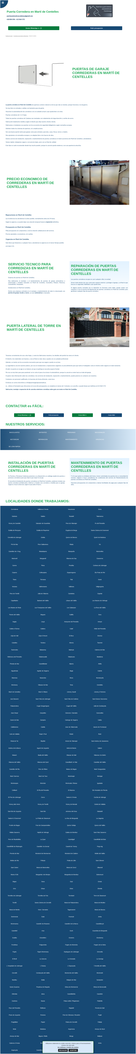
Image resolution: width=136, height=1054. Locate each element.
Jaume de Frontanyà (99, 727)
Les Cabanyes (71, 607)
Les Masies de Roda (14, 607)
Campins (43, 720)
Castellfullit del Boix (100, 839)
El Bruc (71, 636)
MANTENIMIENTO (71, 439)
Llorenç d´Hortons (99, 692)
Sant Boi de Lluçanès (14, 811)
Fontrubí (71, 916)
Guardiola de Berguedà (100, 931)
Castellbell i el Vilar (71, 762)
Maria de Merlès (14, 909)
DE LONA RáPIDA (14, 446)
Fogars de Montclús (71, 945)
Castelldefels (71, 994)
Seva (43, 881)
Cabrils (100, 671)
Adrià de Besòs (71, 748)
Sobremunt (99, 874)
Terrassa (43, 579)
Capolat (99, 593)
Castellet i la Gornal (43, 846)
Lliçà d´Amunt (43, 636)
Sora (99, 614)
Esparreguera (71, 572)
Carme (14, 565)
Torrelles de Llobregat (14, 895)
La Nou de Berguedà (71, 818)
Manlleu (14, 980)
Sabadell (99, 811)
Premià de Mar (14, 853)
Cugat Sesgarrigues (43, 706)
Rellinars (43, 1008)
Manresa (14, 678)
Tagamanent (71, 909)
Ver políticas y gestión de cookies (68, 1047)
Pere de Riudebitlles (14, 839)
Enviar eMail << (82, 415)
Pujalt (100, 1015)
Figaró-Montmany (43, 952)
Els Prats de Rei (100, 572)
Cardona (14, 1001)
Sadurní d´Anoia (71, 797)
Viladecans (71, 657)
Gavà (100, 579)
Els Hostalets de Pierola (99, 790)
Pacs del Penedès (14, 1008)
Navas (43, 1001)
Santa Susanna (14, 987)
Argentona (71, 1029)
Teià (71, 579)
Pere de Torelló (14, 593)
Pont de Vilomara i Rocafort (71, 1015)
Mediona (43, 1029)
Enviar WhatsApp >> (33, 28)
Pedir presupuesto (96, 28)
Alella (100, 664)
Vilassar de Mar (43, 685)
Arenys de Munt (100, 1029)
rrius (43, 931)
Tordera (43, 643)
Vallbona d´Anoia (43, 509)
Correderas (14, 509)
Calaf (71, 628)
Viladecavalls (43, 657)
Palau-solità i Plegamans (71, 1001)
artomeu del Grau (71, 811)
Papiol (43, 1022)
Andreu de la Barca (14, 748)
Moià (14, 1029)
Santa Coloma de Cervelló (43, 902)
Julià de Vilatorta (43, 593)
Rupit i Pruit (43, 734)
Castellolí (14, 931)
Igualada (99, 783)
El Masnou (71, 790)
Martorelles (99, 551)
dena (42, 994)
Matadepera (43, 551)
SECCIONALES (100, 432)
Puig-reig (100, 846)
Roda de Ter (14, 741)
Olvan (43, 888)
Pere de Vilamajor (71, 523)
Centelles (100, 685)
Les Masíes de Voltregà (99, 600)
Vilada (71, 544)
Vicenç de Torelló (43, 804)
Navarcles (43, 678)
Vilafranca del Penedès (14, 657)
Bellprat (99, 1036)
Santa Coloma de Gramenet (100, 530)
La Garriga (99, 959)
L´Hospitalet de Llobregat (14, 966)
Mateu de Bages (71, 769)
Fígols (14, 952)
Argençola (14, 1050)
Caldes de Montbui (71, 832)
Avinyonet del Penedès (71, 621)
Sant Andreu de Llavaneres (99, 741)
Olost (71, 888)
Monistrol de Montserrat (42, 853)
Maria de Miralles (99, 902)
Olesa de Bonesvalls (99, 987)
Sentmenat (14, 916)
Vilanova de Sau (71, 558)
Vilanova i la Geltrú (100, 755)
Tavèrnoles (14, 650)
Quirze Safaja (71, 825)
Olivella (100, 888)
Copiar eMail (111, 415)
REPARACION (43, 439)
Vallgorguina (100, 586)
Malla (43, 980)
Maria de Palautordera (71, 902)
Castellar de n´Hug (14, 551)
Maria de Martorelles (42, 867)
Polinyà (43, 860)
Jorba (100, 916)
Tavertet (99, 643)
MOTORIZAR (14, 439)
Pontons (43, 1015)
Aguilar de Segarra (43, 671)
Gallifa (71, 614)
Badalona (100, 657)
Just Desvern (14, 699)
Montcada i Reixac (71, 783)
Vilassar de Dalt (71, 755)
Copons (14, 572)
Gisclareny (99, 938)
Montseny (14, 685)
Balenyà (71, 650)
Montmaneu (14, 924)
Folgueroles (43, 945)
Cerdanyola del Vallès (43, 973)
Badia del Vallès (43, 755)
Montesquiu (14, 783)
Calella (43, 727)
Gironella (100, 952)
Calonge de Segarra (71, 720)
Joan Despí (14, 713)
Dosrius (99, 636)
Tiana (14, 579)
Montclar (43, 783)
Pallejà (100, 1022)
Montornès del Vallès (71, 973)
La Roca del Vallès (100, 607)
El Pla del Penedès (43, 790)
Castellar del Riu (14, 769)
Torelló (14, 902)
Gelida (43, 537)
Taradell (71, 516)
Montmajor (71, 776)
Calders (43, 628)
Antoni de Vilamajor (71, 741)
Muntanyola (99, 678)
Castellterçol (100, 924)
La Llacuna (43, 959)
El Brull (14, 959)
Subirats (14, 516)
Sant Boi (43, 811)
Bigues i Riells (43, 1036)
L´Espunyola (71, 966)
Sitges (14, 881)
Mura (71, 678)
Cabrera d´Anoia (14, 1043)
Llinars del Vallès (71, 600)
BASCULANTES (14, 432)
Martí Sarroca (14, 776)
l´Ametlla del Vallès (100, 966)
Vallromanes (43, 586)
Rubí (99, 734)
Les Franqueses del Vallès (43, 607)
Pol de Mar (14, 544)
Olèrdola (14, 994)
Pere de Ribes (42, 769)
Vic (100, 544)
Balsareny (43, 650)
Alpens (71, 664)
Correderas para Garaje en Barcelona (20, 36)
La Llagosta (99, 818)
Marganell (43, 558)
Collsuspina (43, 572)
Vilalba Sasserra (14, 832)
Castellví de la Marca (71, 924)
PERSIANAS (71, 432)
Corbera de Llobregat (100, 565)
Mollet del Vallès (100, 853)
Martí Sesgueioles (99, 769)
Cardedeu (71, 593)
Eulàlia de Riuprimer (43, 530)
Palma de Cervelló (71, 1022)
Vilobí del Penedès (100, 628)
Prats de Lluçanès (14, 1015)
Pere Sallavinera (43, 544)
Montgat (99, 776)
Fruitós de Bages (14, 825)
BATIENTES (43, 432)
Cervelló (14, 973)
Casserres (100, 558)
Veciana (14, 586)
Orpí (71, 881)
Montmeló (100, 973)
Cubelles (14, 643)
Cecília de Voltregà (100, 797)
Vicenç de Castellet (14, 523)
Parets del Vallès (14, 614)
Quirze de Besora (71, 537)
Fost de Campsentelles (43, 825)
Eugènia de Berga (71, 530)
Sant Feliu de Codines (71, 699)
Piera (43, 565)
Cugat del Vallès (71, 706)
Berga (71, 1036)
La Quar (43, 839)
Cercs (43, 797)
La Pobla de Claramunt (43, 818)
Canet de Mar (14, 720)
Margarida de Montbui (71, 874)
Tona (71, 685)
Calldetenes (14, 727)
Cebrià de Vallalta (99, 804)
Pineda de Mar (14, 664)
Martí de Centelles (14, 692)
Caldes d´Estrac (14, 628)
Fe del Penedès (100, 523)
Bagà (71, 671)
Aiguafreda (14, 671)
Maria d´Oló (14, 874)
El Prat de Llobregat (14, 797)
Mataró (14, 755)
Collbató (14, 790)
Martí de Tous (43, 776)
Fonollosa (14, 945)
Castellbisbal (43, 664)
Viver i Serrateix (43, 909)
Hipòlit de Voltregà (43, 832)
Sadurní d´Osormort (14, 818)
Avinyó (100, 621)
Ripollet (43, 741)
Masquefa (71, 551)
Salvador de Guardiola (43, 523)
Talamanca (99, 516)
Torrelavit (71, 895)
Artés (100, 1043)
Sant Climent (100, 860)
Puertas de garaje (9, 36)
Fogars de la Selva (100, 945)
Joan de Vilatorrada (71, 727)
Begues (43, 614)
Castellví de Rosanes (43, 924)
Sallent (100, 748)
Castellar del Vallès (100, 762)
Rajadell (71, 1008)
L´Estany (43, 966)
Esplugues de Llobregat (71, 952)
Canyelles (43, 713)
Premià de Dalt (99, 1008)
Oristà (100, 881)
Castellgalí (71, 839)
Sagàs (15, 621)
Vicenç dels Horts (14, 804)
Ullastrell (99, 867)
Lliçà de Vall (14, 636)
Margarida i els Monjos (43, 874)
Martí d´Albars (42, 692)
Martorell (14, 558)
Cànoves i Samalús (71, 713)
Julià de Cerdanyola (100, 706)
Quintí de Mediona (100, 537)
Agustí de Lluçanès (43, 748)
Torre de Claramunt (100, 895)
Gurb (71, 931)
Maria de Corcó (71, 867)
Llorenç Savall (71, 692)
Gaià (42, 916)
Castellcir (100, 994)
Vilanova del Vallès (14, 762)
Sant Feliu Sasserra (100, 832)
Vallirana (71, 586)
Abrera (71, 643)
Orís (14, 888)
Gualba (14, 938)
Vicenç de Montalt (71, 804)
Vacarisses (71, 509)
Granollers (43, 938)
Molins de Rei (14, 860)
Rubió (71, 734)
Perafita (71, 565)
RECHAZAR (63, 1050)
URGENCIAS (100, 439)
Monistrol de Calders (71, 853)
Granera (71, 938)
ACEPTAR (73, 1050)
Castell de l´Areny (71, 846)
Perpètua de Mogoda (43, 987)
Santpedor (100, 980)
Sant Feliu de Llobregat (43, 699)
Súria (99, 509)
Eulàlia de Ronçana (14, 530)
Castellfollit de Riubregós (14, 846)
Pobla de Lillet (71, 860)
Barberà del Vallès (43, 600)
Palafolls (99, 1001)
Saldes (43, 516)
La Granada (71, 959)
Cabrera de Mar (100, 650)
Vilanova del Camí (43, 762)
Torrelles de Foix (43, 895)
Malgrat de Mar (71, 980)
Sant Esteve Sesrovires (99, 699)
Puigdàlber (14, 1022)
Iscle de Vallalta (14, 734)
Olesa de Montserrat (71, 987)
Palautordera (14, 706)
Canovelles (99, 713)
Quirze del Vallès (100, 825)
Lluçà (43, 621)
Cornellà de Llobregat (14, 537)
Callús (100, 720)
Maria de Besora (100, 909)
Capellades (14, 600)
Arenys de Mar (14, 1036)
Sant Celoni (14, 867)
